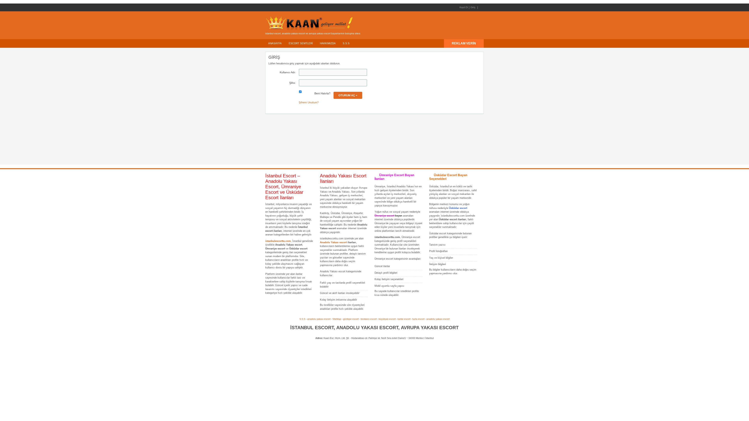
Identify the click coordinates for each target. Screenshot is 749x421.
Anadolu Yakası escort (333, 242)
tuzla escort (418, 319)
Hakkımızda (328, 43)
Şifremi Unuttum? (309, 102)
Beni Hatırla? (322, 93)
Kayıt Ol (464, 7)
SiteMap (336, 319)
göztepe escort (351, 319)
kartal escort (404, 319)
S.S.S (346, 43)
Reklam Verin (464, 43)
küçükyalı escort (387, 319)
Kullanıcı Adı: (288, 72)
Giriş (472, 7)
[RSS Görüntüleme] (480, 7)
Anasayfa (275, 43)
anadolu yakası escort (318, 319)
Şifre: (292, 82)
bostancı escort (369, 319)
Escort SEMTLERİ (301, 43)
